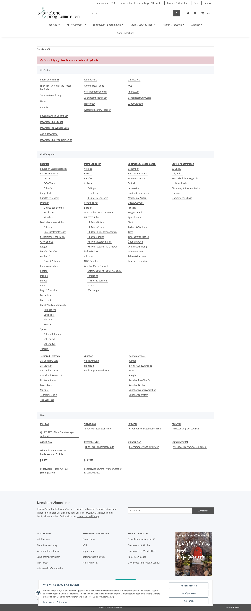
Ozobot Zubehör (52, 261)
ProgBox (132, 207)
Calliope (88, 183)
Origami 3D (177, 173)
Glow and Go (46, 241)
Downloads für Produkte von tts (56, 139)
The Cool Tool (47, 399)
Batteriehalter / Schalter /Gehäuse (104, 270)
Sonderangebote (137, 356)
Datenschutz (63, 602)
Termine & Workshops (178, 3)
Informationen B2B (105, 3)
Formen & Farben (136, 178)
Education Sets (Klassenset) (53, 168)
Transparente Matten (138, 236)
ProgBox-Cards (135, 212)
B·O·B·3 (88, 173)
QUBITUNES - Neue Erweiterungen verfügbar (57, 434)
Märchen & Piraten (137, 198)
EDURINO (176, 168)
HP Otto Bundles (96, 236)
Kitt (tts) (44, 246)
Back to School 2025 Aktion (98, 428)
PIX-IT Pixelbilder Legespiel (185, 178)
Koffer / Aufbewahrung (140, 365)
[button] (188, 13)
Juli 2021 (44, 460)
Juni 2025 (132, 423)
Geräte (47, 178)
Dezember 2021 (92, 442)
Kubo (42, 285)
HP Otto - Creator (96, 227)
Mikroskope (46, 385)
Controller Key (91, 202)
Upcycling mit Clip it (182, 198)
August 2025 (90, 423)
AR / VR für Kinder (49, 370)
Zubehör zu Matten (138, 394)
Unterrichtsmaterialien (55, 232)
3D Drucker (46, 365)
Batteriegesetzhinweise (139, 97)
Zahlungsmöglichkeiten (95, 97)
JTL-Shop (236, 607)
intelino (44, 275)
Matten (132, 370)
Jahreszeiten (134, 188)
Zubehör (48, 188)
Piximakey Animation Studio (186, 188)
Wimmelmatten (136, 251)
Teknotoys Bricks (48, 394)
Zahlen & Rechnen (137, 256)
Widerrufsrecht (135, 103)
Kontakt (208, 3)
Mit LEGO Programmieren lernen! (189, 446)
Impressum (48, 602)
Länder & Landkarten (138, 193)
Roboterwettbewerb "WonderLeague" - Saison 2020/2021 (103, 470)
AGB (130, 85)
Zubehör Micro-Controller (97, 266)
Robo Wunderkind (49, 266)
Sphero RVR (49, 344)
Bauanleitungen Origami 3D (54, 115)
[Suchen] (176, 13)
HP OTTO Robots (92, 217)
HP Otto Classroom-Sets (99, 241)
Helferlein (89, 365)
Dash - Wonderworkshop (52, 222)
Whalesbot (49, 212)
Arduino (88, 168)
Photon (43, 270)
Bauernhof (133, 168)
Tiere (130, 232)
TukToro (44, 348)
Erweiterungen (95, 193)
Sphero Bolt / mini (53, 334)
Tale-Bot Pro (50, 309)
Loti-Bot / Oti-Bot (48, 251)
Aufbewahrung (91, 360)
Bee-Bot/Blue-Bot (49, 173)
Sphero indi (49, 339)
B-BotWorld (49, 183)
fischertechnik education (52, 236)
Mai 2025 (176, 423)
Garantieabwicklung (94, 85)
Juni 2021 (88, 460)
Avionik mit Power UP (51, 375)
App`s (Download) (49, 134)
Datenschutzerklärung (88, 516)
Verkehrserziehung (137, 246)
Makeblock (45, 295)
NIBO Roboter (91, 261)
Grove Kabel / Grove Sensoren (99, 212)
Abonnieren (203, 510)
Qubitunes (177, 193)
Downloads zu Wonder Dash (54, 127)
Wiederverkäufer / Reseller (97, 109)
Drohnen (44, 202)
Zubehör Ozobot (137, 385)
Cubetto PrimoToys (49, 198)
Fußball (131, 183)
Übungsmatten (135, 241)
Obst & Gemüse (136, 202)
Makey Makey (91, 251)
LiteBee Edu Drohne (54, 207)
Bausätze (88, 178)
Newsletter (89, 103)
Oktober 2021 (134, 442)
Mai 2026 (44, 423)
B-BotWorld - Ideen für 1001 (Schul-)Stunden (54, 470)
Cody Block (45, 193)
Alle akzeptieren (189, 585)
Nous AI (47, 324)
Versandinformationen (95, 91)
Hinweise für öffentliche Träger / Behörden (141, 3)
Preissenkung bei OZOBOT (186, 428)
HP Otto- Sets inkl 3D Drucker (102, 246)
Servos (91, 285)
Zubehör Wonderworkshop (142, 390)
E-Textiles (89, 207)
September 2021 (180, 442)
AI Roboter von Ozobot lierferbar (145, 428)
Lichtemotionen (48, 380)
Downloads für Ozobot (51, 121)
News (196, 3)
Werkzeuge (93, 290)
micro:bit (88, 256)
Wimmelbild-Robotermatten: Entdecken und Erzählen (54, 452)
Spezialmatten (135, 217)
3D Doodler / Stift (49, 360)
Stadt (130, 222)
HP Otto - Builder (96, 222)
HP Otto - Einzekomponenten (102, 232)
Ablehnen (189, 601)
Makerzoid (45, 300)
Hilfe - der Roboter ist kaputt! (99, 446)
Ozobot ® (45, 256)
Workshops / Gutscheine (96, 370)
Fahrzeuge (93, 275)
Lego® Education (49, 290)
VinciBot (48, 319)
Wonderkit (49, 217)
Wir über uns (90, 79)
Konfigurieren (189, 593)
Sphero (43, 329)
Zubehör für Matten (138, 261)
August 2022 (46, 442)
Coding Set (49, 314)
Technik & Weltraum (138, 227)
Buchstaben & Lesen (138, 173)
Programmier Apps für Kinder (144, 446)
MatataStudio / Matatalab (53, 305)
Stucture (44, 390)
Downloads (181, 183)
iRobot (43, 280)
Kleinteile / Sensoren (98, 198)
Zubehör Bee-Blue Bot (140, 380)
